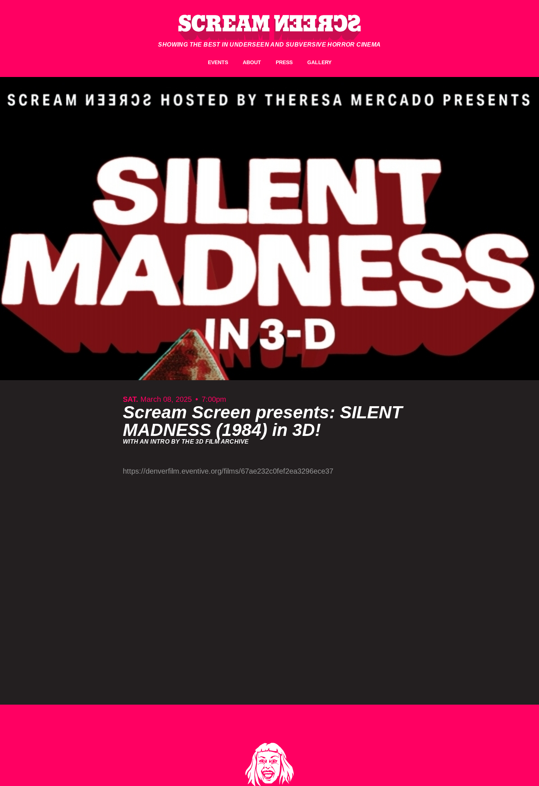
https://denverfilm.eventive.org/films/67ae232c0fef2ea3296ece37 (228, 471)
